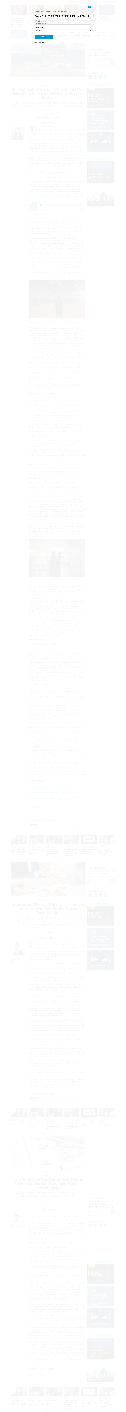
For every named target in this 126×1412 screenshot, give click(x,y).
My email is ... (40, 20)
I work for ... (40, 27)
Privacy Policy (39, 42)
